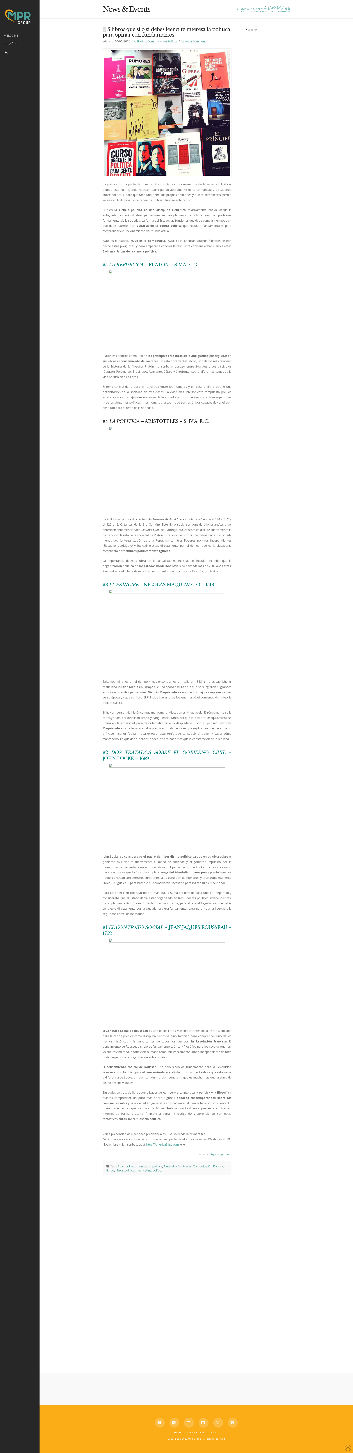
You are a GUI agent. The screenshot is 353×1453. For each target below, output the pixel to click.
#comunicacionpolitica (146, 1166)
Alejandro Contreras (178, 1166)
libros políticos (126, 1170)
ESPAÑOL (179, 1432)
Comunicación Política (162, 41)
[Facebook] (160, 1423)
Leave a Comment (193, 41)
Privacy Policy (209, 1432)
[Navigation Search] (20, 53)
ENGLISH (192, 1432)
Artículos (140, 41)
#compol (123, 1166)
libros (110, 1170)
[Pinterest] (233, 1423)
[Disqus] (167, 1221)
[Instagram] (218, 1423)
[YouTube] (203, 1423)
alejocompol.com (220, 1154)
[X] (174, 1423)
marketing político (150, 1170)
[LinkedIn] (189, 1423)
